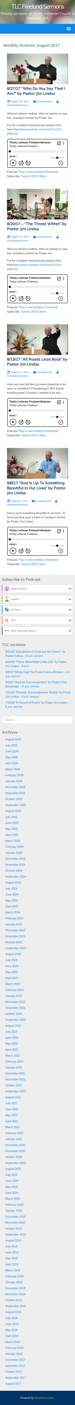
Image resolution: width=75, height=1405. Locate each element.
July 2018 (11, 1318)
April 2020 (11, 1192)
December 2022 (15, 1001)
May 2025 (11, 828)
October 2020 (13, 1157)
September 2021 (15, 1091)
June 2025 (11, 822)
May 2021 (11, 1115)
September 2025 (15, 805)
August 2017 (13, 1383)
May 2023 (11, 972)
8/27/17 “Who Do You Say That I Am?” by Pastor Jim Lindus (36, 91)
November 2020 (15, 1151)
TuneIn (25, 176)
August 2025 (13, 811)
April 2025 (11, 834)
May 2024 (11, 900)
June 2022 (11, 1037)
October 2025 (13, 799)
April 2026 (11, 763)
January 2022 (13, 1067)
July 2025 (11, 816)
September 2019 (15, 1234)
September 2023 (15, 948)
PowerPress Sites (44, 1397)
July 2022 (11, 1031)
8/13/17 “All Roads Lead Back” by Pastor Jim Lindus (37, 362)
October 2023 (13, 942)
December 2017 (15, 1359)
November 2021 (15, 1079)
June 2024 (11, 894)
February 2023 (14, 989)
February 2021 (14, 1133)
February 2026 (14, 775)
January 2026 (13, 781)
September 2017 (15, 1377)
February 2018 (14, 1347)
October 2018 (13, 1300)
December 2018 (15, 1288)
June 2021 (11, 1109)
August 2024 (13, 882)
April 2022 (11, 1049)
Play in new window (30, 171)
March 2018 (12, 1341)
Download (51, 171)
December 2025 (15, 787)
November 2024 (15, 864)
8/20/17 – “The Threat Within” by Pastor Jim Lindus (36, 226)
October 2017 (13, 1371)
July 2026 (11, 745)
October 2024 (13, 870)
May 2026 (11, 757)
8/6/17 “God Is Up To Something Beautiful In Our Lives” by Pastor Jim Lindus (36, 487)
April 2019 (11, 1264)
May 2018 (11, 1330)
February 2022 (14, 1061)
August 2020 (13, 1168)
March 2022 (12, 1055)
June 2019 (11, 1252)
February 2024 (14, 918)
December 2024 (15, 858)
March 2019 (12, 1270)
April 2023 (11, 978)
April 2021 (11, 1121)
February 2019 (14, 1276)
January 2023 (13, 995)
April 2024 (11, 906)
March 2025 (12, 840)
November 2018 (15, 1294)
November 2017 (15, 1365)
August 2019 (13, 1240)
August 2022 (13, 1025)
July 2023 (11, 960)
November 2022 (15, 1007)
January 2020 (13, 1210)
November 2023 (15, 936)
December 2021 (15, 1073)
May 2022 (11, 1043)
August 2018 (13, 1312)
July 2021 (11, 1103)
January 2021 (13, 1139)
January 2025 (13, 852)
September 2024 (15, 876)
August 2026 (13, 739)
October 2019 (13, 1228)
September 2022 (15, 1019)
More (43, 176)
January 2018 (13, 1353)
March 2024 (12, 912)
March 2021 (12, 1127)
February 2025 (14, 846)
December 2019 (15, 1216)
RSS (35, 176)
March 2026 (12, 769)
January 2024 (13, 924)
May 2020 (11, 1186)
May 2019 (11, 1258)
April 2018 (11, 1335)
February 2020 (14, 1204)
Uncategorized (44, 101)
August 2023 (13, 954)
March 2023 (12, 984)
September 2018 (15, 1306)
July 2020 (11, 1174)
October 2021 (13, 1085)
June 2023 (11, 966)
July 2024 (11, 888)
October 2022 (13, 1013)
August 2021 (13, 1097)
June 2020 (11, 1180)
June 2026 (11, 751)
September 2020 (15, 1162)
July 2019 (11, 1246)
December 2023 (15, 930)
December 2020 (15, 1145)
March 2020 (12, 1198)
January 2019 (13, 1282)
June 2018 (11, 1324)
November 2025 (15, 793)
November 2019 (15, 1222)
